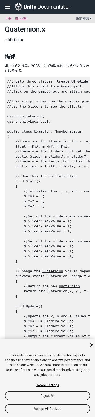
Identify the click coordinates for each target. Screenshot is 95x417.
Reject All (47, 396)
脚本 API (21, 18)
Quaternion (22, 29)
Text (34, 166)
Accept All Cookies (47, 409)
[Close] (92, 345)
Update (32, 306)
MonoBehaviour (68, 131)
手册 (8, 18)
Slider (36, 156)
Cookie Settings (47, 385)
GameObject (71, 86)
